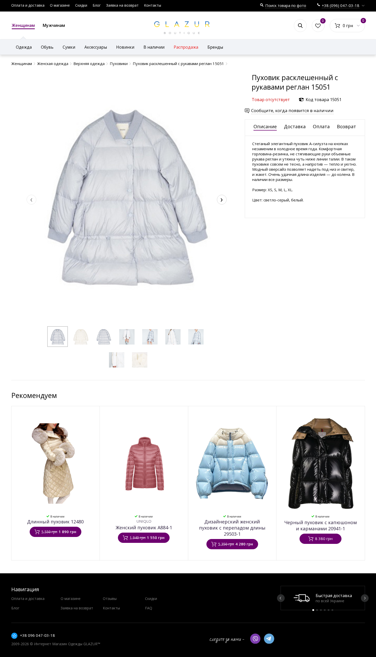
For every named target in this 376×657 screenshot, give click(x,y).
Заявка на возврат (122, 5)
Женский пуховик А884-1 (144, 527)
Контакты (152, 5)
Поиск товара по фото (285, 5)
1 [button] (313, 610)
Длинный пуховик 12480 (55, 522)
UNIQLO (143, 521)
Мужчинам (54, 25)
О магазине (60, 5)
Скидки (81, 5)
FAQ (148, 608)
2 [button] (317, 610)
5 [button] (328, 610)
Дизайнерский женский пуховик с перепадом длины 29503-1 (232, 528)
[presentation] (31, 199)
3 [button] (321, 610)
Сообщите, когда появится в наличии (292, 110)
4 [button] (325, 610)
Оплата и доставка (28, 5)
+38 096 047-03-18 (37, 635)
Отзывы (110, 598)
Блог (97, 5)
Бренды (215, 47)
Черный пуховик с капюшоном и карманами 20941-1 (320, 525)
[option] (322, 598)
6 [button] (332, 610)
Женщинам (23, 25)
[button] (57, 336)
